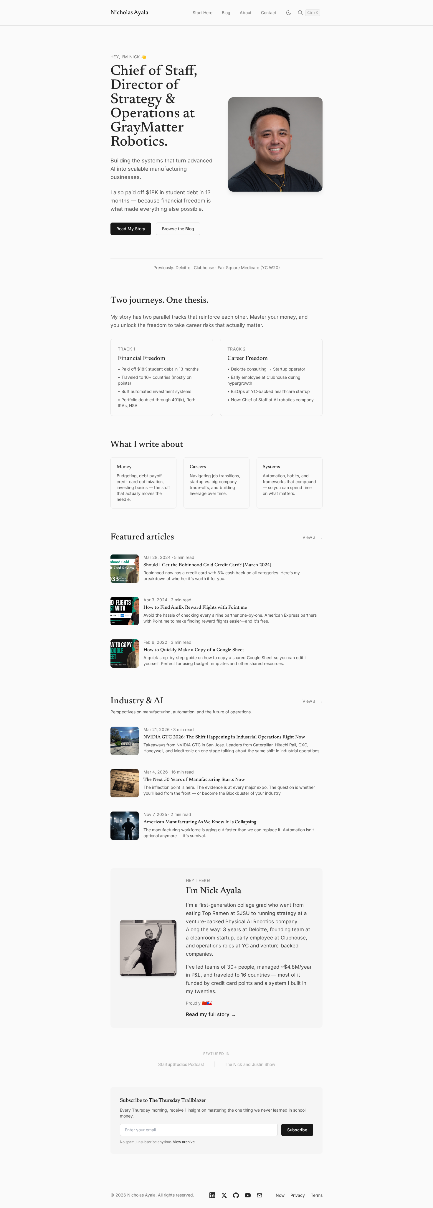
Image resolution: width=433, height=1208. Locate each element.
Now (280, 1195)
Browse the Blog (178, 228)
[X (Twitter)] (224, 1195)
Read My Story (130, 228)
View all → (313, 537)
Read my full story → (211, 1014)
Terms (317, 1195)
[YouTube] (248, 1195)
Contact (268, 12)
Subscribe (297, 1129)
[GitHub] (236, 1195)
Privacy (297, 1195)
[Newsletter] (259, 1195)
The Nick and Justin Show (250, 1064)
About (246, 12)
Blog (226, 12)
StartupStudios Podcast (181, 1064)
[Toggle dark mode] (288, 12)
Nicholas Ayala (129, 13)
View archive (184, 1142)
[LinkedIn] (212, 1195)
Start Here (202, 12)
